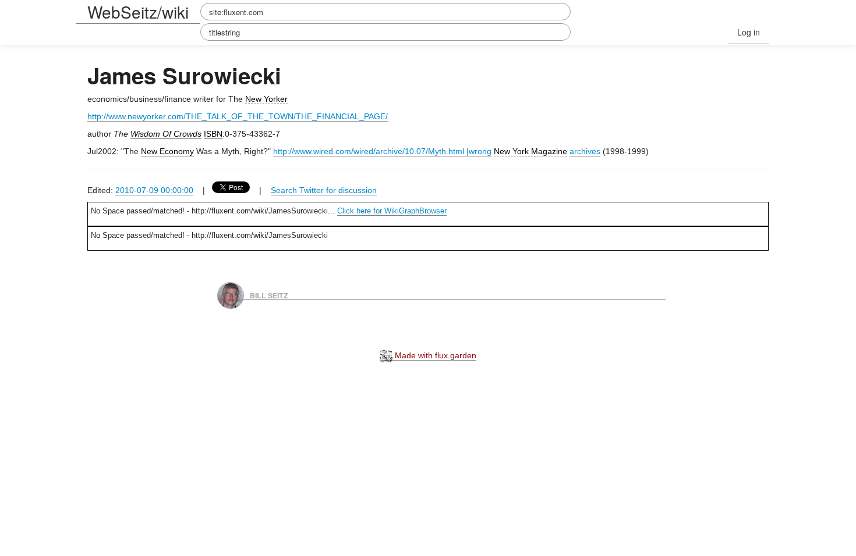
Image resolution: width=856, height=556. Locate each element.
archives (585, 151)
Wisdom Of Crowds (165, 133)
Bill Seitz (269, 295)
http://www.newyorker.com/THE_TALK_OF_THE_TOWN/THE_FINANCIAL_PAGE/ (237, 116)
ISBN (213, 133)
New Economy (167, 151)
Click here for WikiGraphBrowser (392, 210)
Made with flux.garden (434, 355)
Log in (748, 32)
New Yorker (266, 99)
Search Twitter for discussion (324, 190)
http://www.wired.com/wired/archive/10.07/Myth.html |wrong (382, 151)
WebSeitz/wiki (138, 11)
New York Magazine (530, 151)
